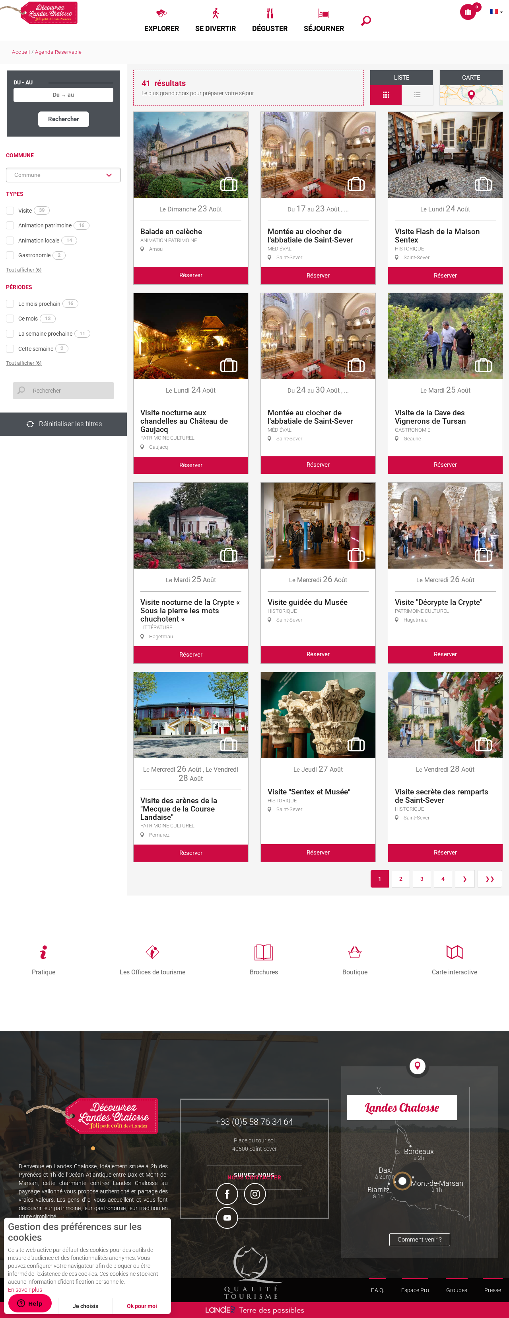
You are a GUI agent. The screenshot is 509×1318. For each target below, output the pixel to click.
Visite (31, 210)
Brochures (264, 972)
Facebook (228, 1195)
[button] (161, 20)
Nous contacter (254, 1177)
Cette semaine (40, 348)
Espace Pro (415, 1290)
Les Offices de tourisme (152, 972)
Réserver (190, 275)
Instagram (256, 1195)
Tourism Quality (254, 1272)
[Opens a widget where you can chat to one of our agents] (30, 1304)
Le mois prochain (45, 303)
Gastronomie (39, 255)
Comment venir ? (420, 1239)
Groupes (456, 1290)
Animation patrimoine (51, 225)
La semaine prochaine (51, 333)
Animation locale (45, 240)
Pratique (43, 972)
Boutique (354, 972)
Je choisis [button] (85, 1306)
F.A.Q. (377, 1290)
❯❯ (490, 879)
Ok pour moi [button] (142, 1306)
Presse (492, 1290)
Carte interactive (454, 972)
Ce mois (34, 318)
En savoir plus (25, 1290)
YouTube (228, 1219)
